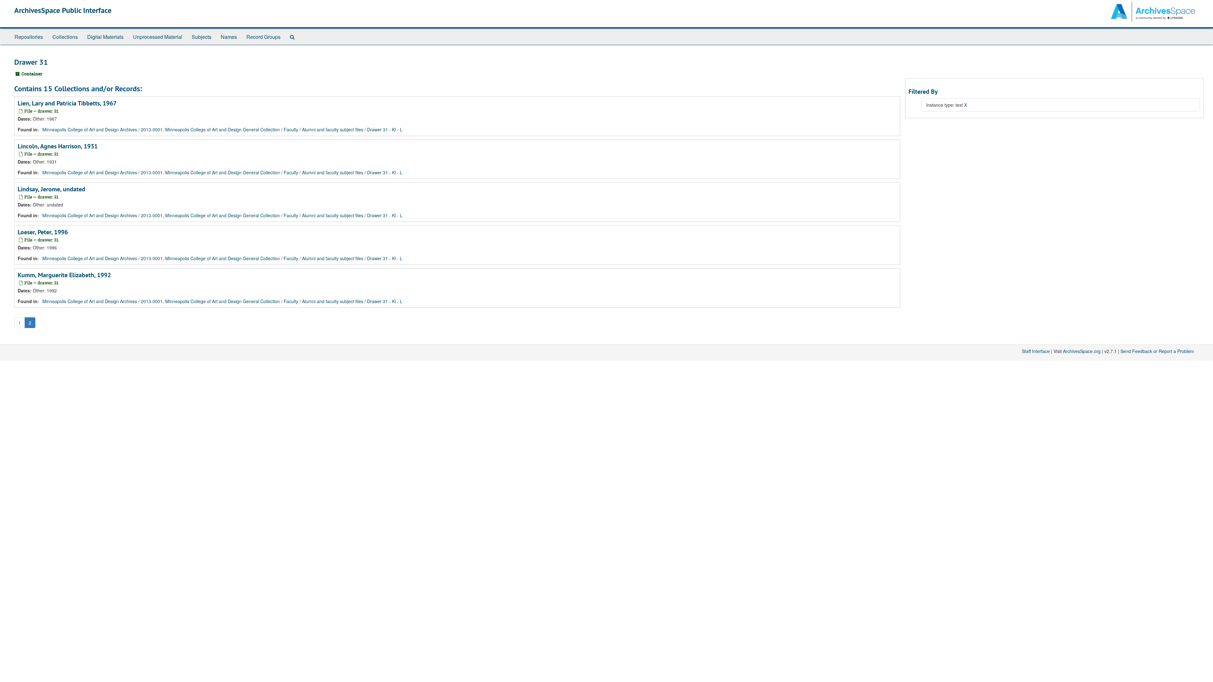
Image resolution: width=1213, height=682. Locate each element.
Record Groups (263, 36)
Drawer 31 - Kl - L (384, 129)
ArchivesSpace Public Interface (63, 10)
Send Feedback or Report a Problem (1157, 351)
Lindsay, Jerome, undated (51, 189)
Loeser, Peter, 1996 (43, 232)
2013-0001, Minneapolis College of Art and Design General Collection (210, 129)
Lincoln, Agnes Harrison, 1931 (58, 146)
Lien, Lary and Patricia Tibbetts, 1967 (67, 103)
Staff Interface (1036, 351)
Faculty (291, 129)
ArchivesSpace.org (1082, 351)
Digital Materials (105, 36)
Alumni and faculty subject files (332, 129)
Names (229, 36)
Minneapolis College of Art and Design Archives (89, 129)
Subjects (201, 36)
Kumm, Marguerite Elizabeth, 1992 (64, 275)
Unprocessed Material (157, 36)
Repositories (29, 36)
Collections (65, 36)
